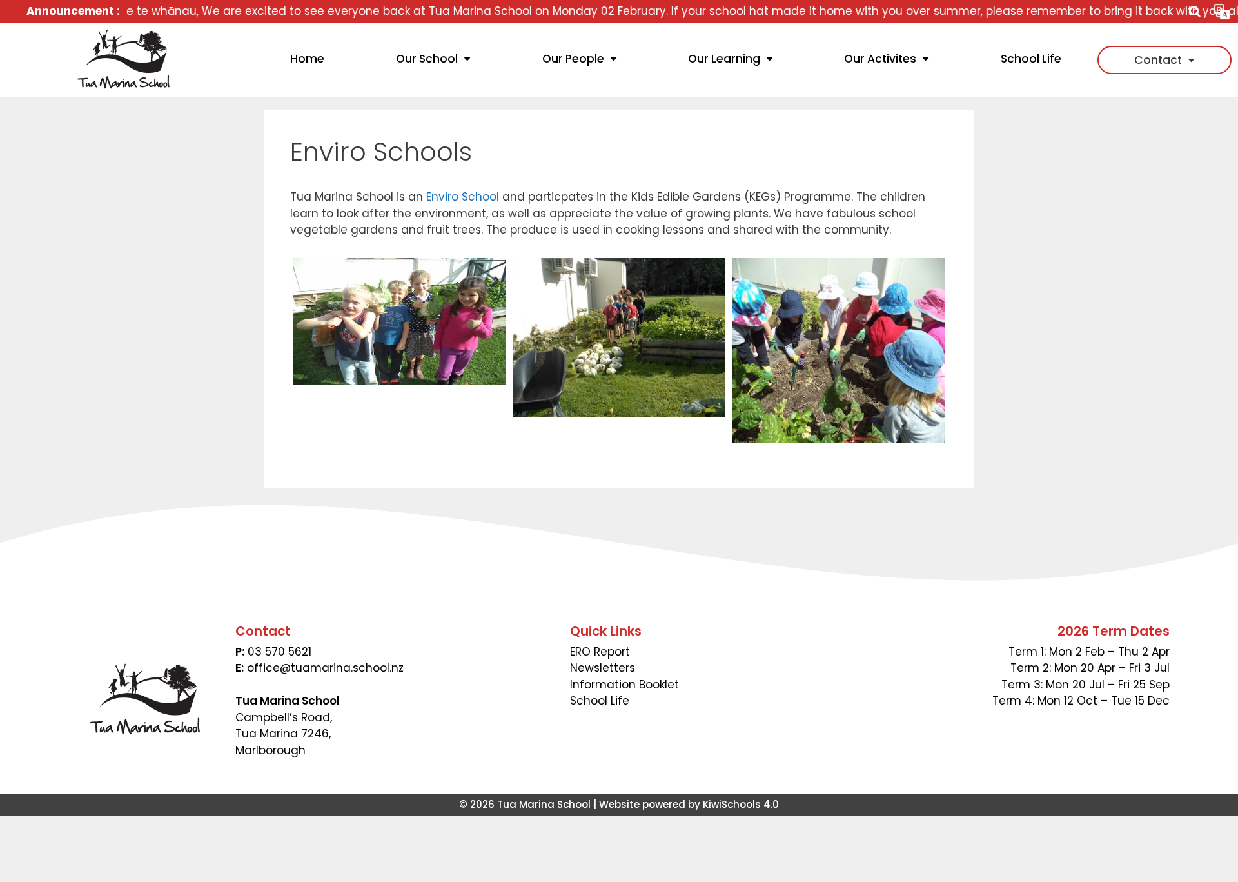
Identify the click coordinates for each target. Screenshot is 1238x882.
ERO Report (600, 651)
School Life (1031, 58)
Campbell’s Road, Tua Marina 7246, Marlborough (283, 734)
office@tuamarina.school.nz (325, 668)
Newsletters (602, 668)
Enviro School (462, 197)
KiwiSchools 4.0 (741, 804)
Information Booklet (624, 684)
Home (307, 58)
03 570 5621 (279, 651)
